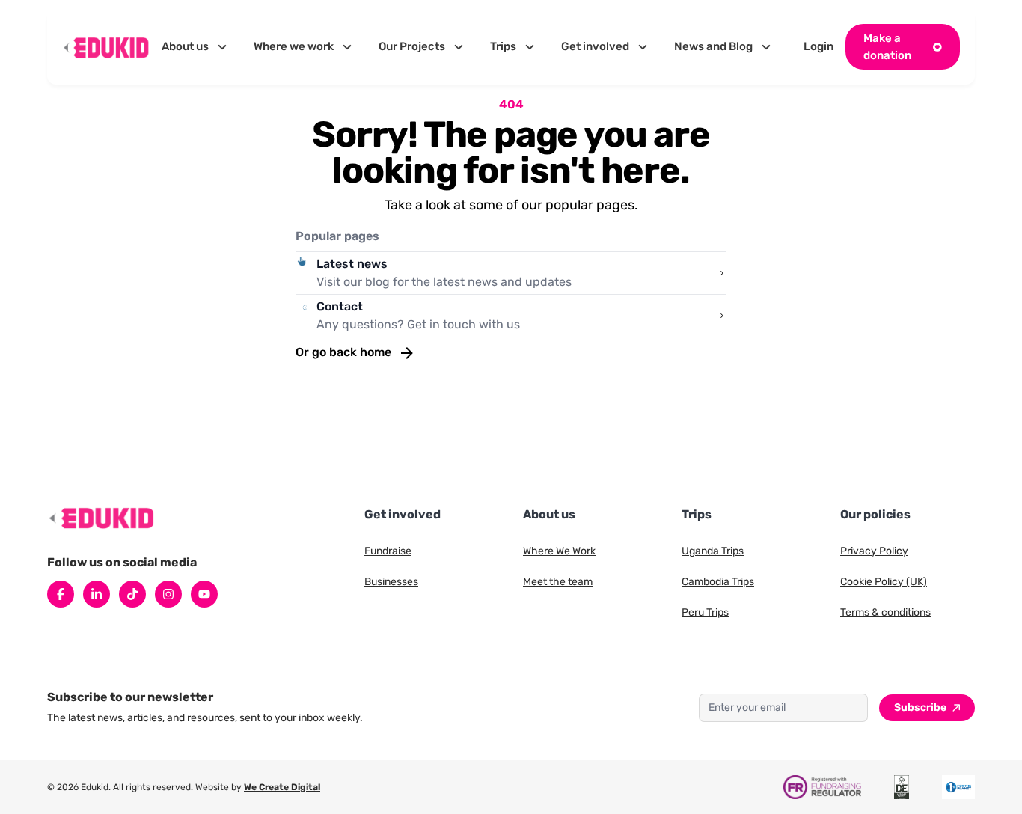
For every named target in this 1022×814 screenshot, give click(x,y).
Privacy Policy (874, 551)
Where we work (294, 46)
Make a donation (887, 46)
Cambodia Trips (718, 581)
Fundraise (387, 551)
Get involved (595, 46)
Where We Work (559, 551)
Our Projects (412, 46)
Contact (339, 306)
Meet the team (558, 581)
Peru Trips (705, 612)
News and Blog (713, 46)
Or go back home (345, 352)
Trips (503, 46)
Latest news (352, 264)
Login (818, 46)
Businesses (391, 581)
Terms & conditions (885, 612)
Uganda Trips (713, 551)
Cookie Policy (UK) (883, 581)
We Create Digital (282, 787)
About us (185, 46)
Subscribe (920, 707)
